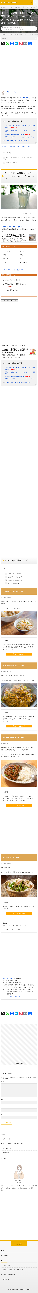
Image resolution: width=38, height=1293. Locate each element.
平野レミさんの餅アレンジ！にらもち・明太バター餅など (19, 137)
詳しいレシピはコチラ (19, 654)
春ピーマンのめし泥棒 (12, 583)
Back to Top (19, 1244)
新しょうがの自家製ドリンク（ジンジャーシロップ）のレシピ (19, 158)
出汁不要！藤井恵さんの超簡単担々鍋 (14, 134)
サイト (3, 1114)
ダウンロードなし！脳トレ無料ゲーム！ (14, 227)
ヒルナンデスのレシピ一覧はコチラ (12, 270)
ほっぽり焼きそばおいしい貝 (14, 577)
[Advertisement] (19, 69)
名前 (2, 1099)
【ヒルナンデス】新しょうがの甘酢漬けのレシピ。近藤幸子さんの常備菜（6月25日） (15, 235)
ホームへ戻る (4, 1255)
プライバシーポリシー (9, 1148)
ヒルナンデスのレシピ (6, 7)
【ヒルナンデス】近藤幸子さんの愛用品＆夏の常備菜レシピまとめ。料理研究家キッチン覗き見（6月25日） (15, 350)
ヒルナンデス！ (24, 98)
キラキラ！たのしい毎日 (23, 1289)
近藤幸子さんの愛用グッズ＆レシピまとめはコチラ (17, 147)
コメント (3, 1081)
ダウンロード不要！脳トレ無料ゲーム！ (13, 1143)
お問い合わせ (6, 1139)
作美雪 (19, 1183)
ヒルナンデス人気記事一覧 (12, 996)
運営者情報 (6, 1153)
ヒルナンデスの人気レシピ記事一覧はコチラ (17, 140)
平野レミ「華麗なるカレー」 (14, 580)
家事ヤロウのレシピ (32, 7)
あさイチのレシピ (19, 7)
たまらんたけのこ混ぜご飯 (13, 574)
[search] (35, 38)
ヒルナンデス (20, 29)
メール (3, 1106)
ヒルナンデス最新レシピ (11, 162)
